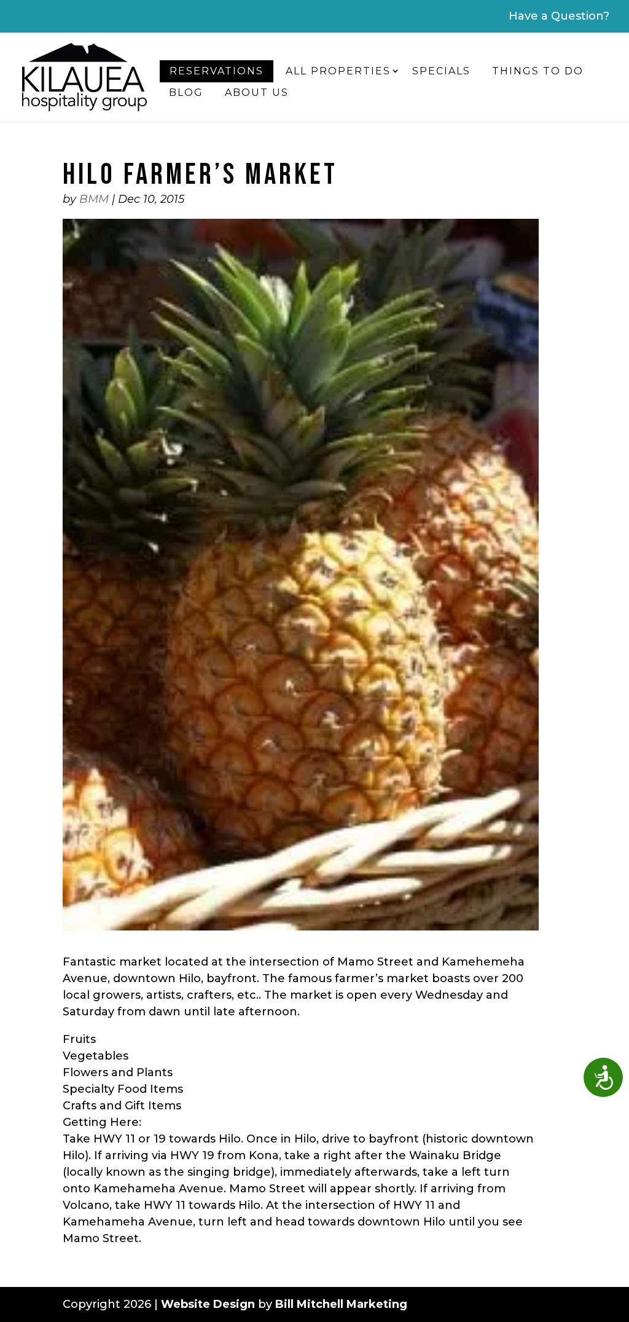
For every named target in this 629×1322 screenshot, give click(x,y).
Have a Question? (559, 16)
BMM (94, 199)
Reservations (217, 71)
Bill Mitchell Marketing (341, 1304)
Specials (441, 71)
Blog (186, 92)
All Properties (338, 71)
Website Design (208, 1304)
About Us (257, 92)
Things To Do (538, 71)
